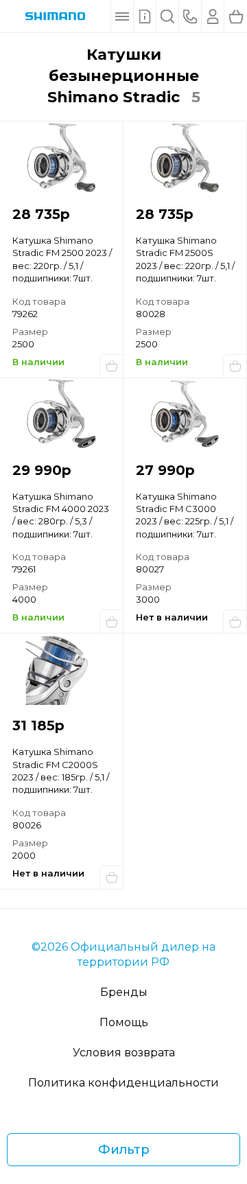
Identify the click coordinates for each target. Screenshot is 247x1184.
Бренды (124, 992)
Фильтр (124, 1149)
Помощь (123, 1022)
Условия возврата (124, 1052)
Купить (111, 366)
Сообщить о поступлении (234, 621)
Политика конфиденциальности (123, 1082)
